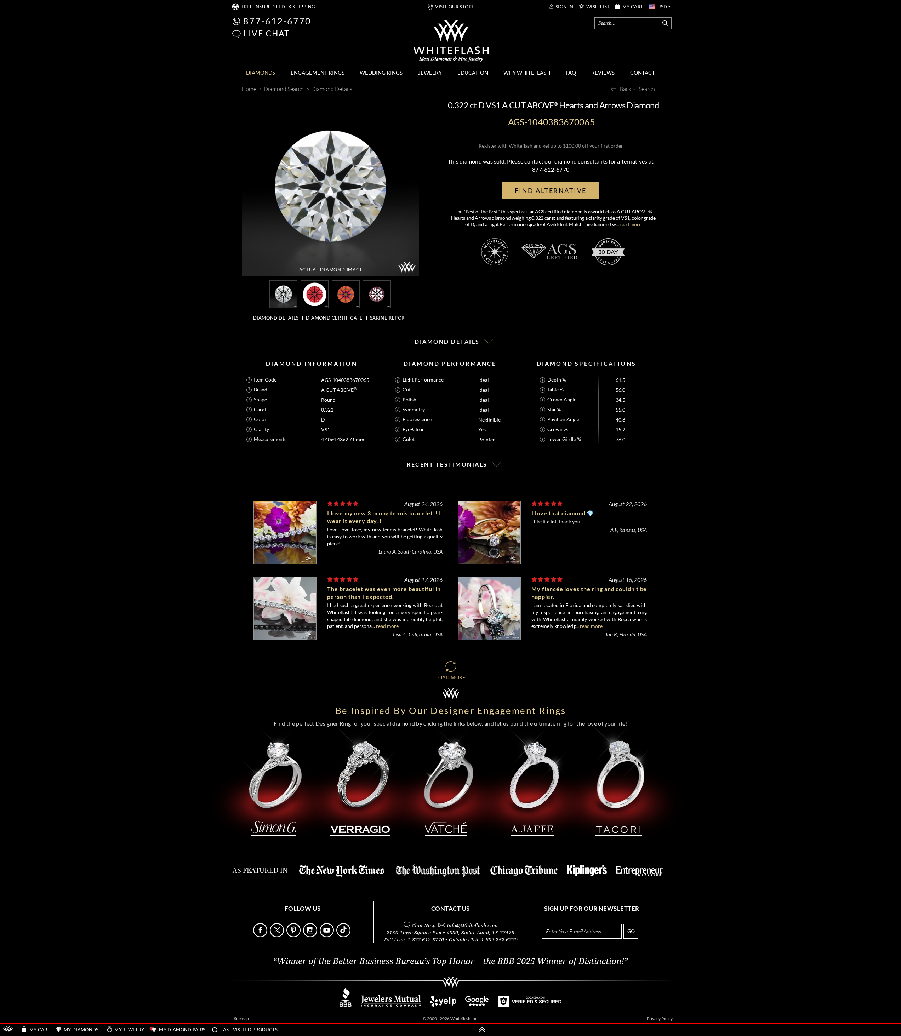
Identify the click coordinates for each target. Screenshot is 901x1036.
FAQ (571, 72)
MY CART (633, 7)
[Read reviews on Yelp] (443, 1005)
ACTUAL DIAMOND (331, 270)
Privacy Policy (660, 1018)
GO (631, 931)
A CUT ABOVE (339, 390)
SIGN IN (564, 7)
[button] (236, 34)
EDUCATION (472, 72)
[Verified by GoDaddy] (529, 1005)
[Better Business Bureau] (346, 1005)
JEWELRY (430, 72)
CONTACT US (450, 908)
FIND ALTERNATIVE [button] (551, 190)
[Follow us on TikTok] (344, 935)
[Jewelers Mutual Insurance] (391, 1005)
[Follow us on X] (277, 935)
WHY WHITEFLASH (526, 72)
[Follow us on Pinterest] (294, 935)
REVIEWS (603, 72)
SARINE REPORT (389, 318)
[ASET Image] (346, 294)
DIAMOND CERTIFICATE (334, 318)
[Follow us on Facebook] (261, 935)
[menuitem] (260, 72)
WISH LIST (598, 7)
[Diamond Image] (283, 294)
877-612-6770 (277, 21)
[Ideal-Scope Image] (315, 294)
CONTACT (642, 72)
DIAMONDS (260, 72)
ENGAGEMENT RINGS (317, 72)
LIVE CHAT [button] (267, 33)
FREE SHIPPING (278, 7)
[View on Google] (477, 1005)
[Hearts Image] (377, 294)
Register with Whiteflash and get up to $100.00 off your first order (551, 146)
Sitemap (241, 1018)
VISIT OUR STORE (454, 7)
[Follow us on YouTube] (327, 935)
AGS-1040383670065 (345, 380)
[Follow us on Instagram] (311, 935)
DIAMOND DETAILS (276, 318)
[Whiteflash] (451, 41)
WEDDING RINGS (381, 72)
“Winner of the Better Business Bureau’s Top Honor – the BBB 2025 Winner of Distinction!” (450, 961)
